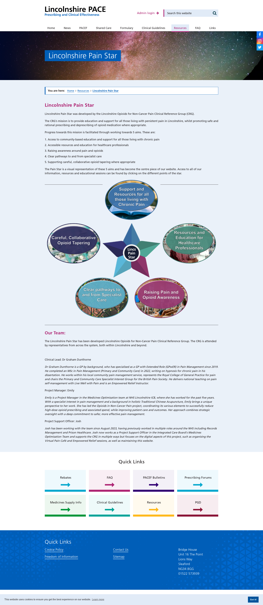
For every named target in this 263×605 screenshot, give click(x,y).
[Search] (214, 13)
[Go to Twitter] (260, 47)
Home (51, 28)
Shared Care (103, 28)
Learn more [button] (98, 599)
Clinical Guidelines (153, 28)
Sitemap (118, 556)
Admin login (146, 13)
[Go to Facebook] (260, 34)
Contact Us (120, 549)
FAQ (197, 28)
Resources (180, 28)
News (67, 28)
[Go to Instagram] (260, 41)
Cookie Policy (54, 549)
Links (212, 28)
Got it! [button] (253, 599)
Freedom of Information (61, 556)
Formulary (126, 28)
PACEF (83, 28)
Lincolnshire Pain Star (106, 90)
